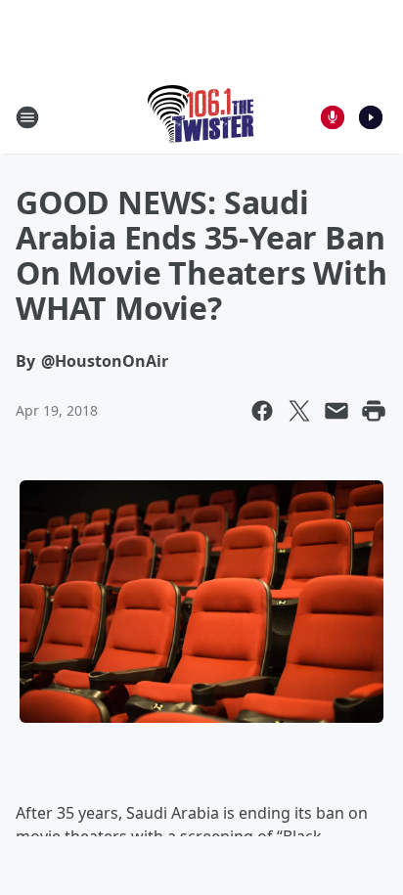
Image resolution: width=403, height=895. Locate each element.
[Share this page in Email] (336, 411)
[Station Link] (202, 117)
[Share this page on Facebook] (262, 411)
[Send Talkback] (332, 117)
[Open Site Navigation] (27, 117)
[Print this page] (373, 411)
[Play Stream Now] (370, 117)
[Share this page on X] (299, 411)
